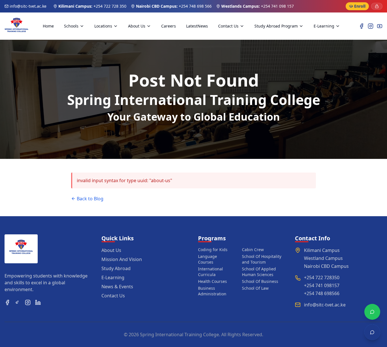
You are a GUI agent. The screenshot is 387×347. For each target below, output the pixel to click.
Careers (168, 26)
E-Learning (324, 26)
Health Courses (212, 281)
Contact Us (228, 26)
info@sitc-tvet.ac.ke (28, 6)
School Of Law (255, 288)
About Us (136, 26)
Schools (71, 26)
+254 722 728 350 (109, 6)
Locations (103, 26)
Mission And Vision (121, 259)
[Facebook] (361, 26)
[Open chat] (372, 332)
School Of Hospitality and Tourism (261, 259)
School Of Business (260, 281)
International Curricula (210, 271)
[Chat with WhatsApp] (372, 312)
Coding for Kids (212, 249)
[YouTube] (379, 26)
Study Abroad (116, 268)
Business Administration (212, 290)
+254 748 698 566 (195, 6)
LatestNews (197, 26)
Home (48, 26)
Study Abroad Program (276, 26)
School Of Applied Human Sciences (259, 271)
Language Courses (207, 259)
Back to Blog (90, 198)
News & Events (117, 286)
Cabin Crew (253, 249)
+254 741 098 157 (277, 6)
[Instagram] (370, 26)
